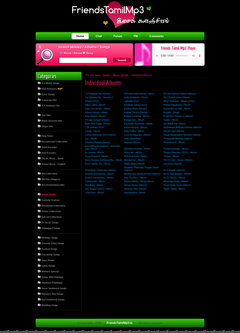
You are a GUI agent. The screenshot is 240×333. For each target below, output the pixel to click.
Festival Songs (49, 249)
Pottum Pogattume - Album (176, 105)
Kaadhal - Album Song (135, 105)
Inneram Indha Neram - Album (139, 93)
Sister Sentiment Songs (54, 288)
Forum (117, 36)
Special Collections (51, 217)
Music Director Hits (51, 121)
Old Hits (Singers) (50, 179)
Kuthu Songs (48, 266)
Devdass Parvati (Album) (97, 142)
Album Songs (48, 194)
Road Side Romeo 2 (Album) (178, 116)
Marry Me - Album (133, 152)
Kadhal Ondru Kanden (135, 108)
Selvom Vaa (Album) (173, 131)
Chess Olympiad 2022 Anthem (100, 135)
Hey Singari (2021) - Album (98, 189)
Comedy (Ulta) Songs (52, 243)
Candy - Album (92, 131)
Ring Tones (47, 136)
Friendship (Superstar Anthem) (100, 170)
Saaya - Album (170, 120)
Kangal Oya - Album (134, 120)
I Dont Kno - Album (94, 192)
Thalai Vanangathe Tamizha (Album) (181, 135)
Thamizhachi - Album (174, 142)
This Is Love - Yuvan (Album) (177, 160)
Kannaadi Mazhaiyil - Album (138, 123)
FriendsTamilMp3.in (119, 322)
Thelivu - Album (171, 156)
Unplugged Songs (50, 228)
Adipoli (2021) (92, 101)
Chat (99, 36)
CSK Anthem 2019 (94, 127)
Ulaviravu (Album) (172, 163)
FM (136, 36)
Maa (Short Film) (132, 138)
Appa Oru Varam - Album (97, 108)
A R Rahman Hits (50, 105)
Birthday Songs (49, 237)
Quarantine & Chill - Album (176, 108)
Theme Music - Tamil (52, 158)
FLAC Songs (48, 94)
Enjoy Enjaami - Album (96, 156)
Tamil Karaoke (49, 147)
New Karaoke (48, 153)
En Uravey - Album (94, 152)
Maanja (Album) (132, 142)
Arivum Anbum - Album (96, 112)
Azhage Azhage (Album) (97, 120)
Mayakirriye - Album (134, 160)
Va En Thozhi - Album (174, 177)
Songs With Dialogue (52, 277)
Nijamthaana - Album (135, 192)
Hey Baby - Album (94, 185)
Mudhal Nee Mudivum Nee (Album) (142, 174)
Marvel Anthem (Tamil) (135, 156)
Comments (156, 36)
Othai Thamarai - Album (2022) (179, 101)
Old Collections (49, 173)
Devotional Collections (53, 205)
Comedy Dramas (50, 200)
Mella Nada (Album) (134, 163)
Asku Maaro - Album (95, 116)
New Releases (49, 89)
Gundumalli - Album (95, 181)
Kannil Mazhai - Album (135, 127)
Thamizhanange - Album (175, 148)
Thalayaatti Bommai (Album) (177, 138)
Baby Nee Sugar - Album (97, 123)
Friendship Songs (50, 254)
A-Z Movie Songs (50, 83)
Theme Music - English (53, 164)
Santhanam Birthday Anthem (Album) (182, 127)
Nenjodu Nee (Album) (135, 189)
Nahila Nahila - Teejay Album (139, 181)
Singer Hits (47, 126)
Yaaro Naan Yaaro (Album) (177, 185)
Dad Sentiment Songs (52, 299)
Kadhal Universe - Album (136, 116)
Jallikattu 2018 (131, 101)
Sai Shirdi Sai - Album (174, 123)
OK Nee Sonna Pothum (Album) (179, 93)
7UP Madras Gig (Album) (97, 93)
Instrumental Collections (54, 141)
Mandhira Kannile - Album (137, 148)
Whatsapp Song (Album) (175, 181)
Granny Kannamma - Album (99, 177)
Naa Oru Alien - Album (135, 177)
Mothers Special (50, 271)
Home (80, 36)
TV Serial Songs (49, 222)
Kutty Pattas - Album (134, 131)
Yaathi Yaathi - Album (174, 189)
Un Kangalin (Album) (174, 170)
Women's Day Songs (52, 294)
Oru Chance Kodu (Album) (176, 97)
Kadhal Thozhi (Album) (136, 112)
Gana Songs (47, 260)
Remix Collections (51, 211)
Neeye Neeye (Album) (135, 185)
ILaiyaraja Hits (49, 100)
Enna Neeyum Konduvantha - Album (103, 160)
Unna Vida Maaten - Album (177, 174)
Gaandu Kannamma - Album (99, 174)
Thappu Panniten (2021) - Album (179, 152)
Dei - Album (91, 138)
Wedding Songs (49, 305)
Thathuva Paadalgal (51, 282)
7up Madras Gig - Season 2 (99, 97)
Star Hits (46, 115)
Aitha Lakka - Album (95, 105)
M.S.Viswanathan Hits (52, 185)
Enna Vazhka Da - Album (97, 163)
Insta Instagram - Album (136, 97)
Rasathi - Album (171, 112)
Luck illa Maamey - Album (137, 135)
